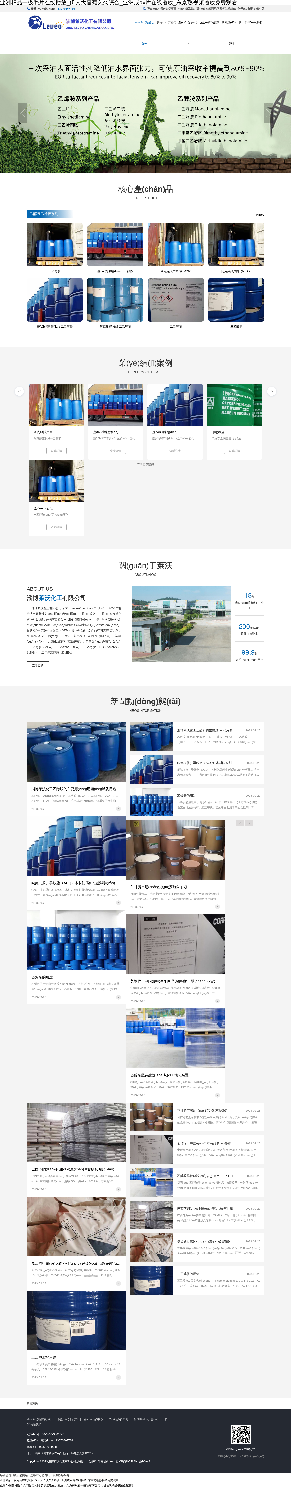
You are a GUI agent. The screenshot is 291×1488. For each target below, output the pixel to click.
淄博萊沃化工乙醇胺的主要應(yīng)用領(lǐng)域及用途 (207, 730)
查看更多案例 (145, 388)
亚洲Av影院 (7, 1485)
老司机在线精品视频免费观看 (116, 1485)
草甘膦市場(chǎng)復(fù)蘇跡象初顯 (202, 1110)
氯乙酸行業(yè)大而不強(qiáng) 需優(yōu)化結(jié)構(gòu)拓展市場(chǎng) (207, 1241)
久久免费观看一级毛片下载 (80, 1485)
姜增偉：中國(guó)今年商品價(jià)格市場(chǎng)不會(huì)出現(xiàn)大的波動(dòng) (207, 1143)
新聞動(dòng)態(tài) (231, 33)
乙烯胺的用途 (186, 795)
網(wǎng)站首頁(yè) (144, 33)
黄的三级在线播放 (52, 1485)
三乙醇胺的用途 (188, 1274)
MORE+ (259, 215)
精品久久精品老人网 (27, 1485)
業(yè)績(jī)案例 (210, 22)
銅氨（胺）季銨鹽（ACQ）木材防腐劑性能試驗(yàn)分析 (207, 763)
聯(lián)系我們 (253, 22)
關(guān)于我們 (166, 22)
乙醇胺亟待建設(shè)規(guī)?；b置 (207, 1176)
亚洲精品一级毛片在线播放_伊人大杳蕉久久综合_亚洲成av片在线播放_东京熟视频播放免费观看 (59, 1480)
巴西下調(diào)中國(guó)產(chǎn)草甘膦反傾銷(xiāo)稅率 (207, 1208)
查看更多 (37, 665)
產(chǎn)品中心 (188, 22)
